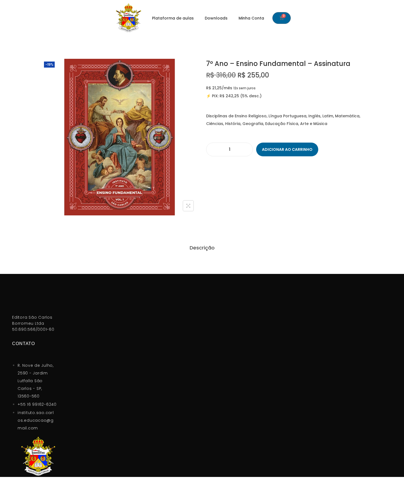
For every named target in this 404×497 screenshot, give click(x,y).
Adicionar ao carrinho (287, 149)
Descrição (202, 247)
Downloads (216, 18)
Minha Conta (251, 18)
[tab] (202, 248)
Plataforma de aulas (173, 18)
